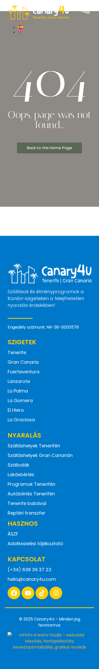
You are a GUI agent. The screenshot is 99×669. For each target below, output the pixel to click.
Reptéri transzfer (26, 513)
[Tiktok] (42, 593)
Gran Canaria (23, 362)
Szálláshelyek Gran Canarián (40, 455)
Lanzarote (19, 381)
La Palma (18, 391)
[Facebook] (14, 593)
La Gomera (20, 400)
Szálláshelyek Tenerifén (34, 446)
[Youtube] (28, 593)
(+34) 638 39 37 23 (29, 569)
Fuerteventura (23, 371)
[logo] (38, 12)
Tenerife (17, 352)
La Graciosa (21, 420)
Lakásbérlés (21, 474)
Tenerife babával (27, 503)
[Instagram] (56, 593)
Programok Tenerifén (31, 484)
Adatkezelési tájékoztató (35, 543)
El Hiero (16, 410)
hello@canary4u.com (32, 579)
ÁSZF (13, 534)
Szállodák (18, 465)
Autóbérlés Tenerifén (31, 494)
